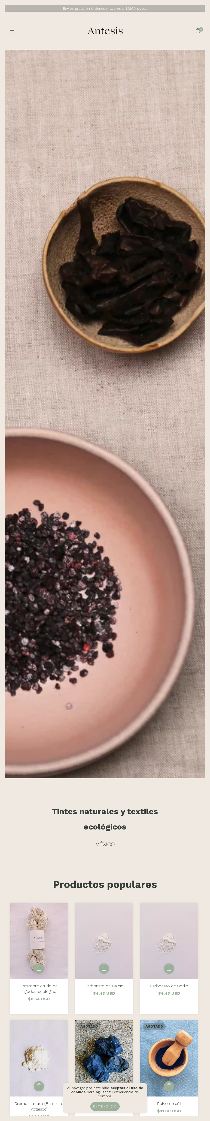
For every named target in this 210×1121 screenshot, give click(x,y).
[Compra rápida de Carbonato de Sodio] (169, 969)
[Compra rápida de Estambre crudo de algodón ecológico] (39, 969)
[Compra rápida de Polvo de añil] (169, 1086)
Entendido (105, 1106)
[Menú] (12, 30)
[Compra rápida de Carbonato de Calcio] (104, 969)
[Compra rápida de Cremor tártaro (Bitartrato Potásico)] (39, 1086)
